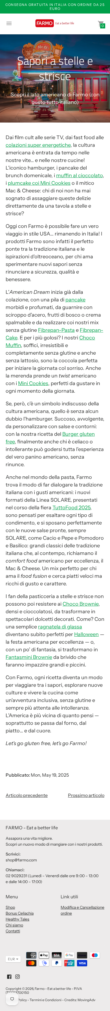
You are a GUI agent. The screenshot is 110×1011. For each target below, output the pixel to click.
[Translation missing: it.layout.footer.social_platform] (9, 976)
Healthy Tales (17, 919)
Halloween (86, 634)
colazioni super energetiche (38, 145)
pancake (75, 300)
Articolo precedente (27, 795)
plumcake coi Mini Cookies (39, 183)
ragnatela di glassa (60, 627)
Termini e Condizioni (45, 1000)
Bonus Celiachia (20, 913)
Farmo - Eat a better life (53, 988)
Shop (10, 907)
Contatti (13, 931)
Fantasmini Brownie (29, 657)
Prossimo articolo (86, 795)
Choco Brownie (80, 604)
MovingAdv (86, 1000)
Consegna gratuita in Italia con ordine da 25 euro (55, 7)
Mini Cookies (33, 383)
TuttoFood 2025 (71, 508)
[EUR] (10, 959)
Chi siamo (14, 925)
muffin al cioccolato (79, 175)
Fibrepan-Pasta (56, 330)
